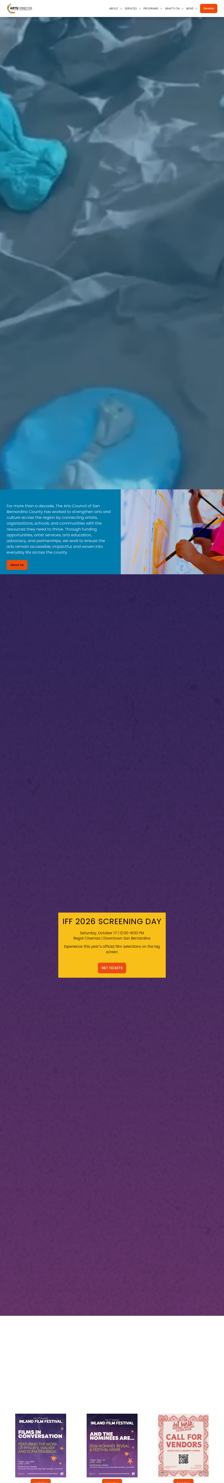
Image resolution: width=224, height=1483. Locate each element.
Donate (209, 8)
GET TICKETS (112, 968)
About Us (17, 565)
